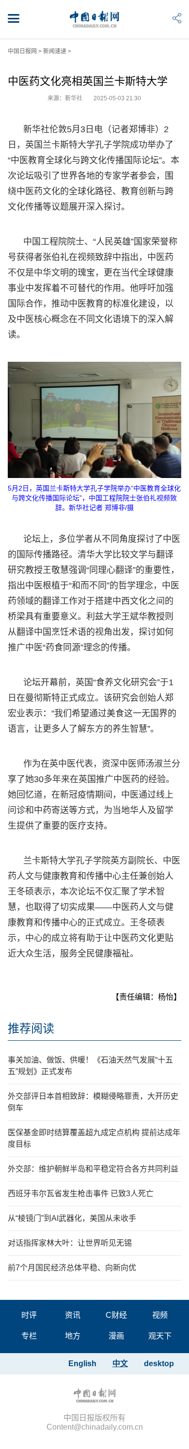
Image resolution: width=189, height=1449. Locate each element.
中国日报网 (22, 51)
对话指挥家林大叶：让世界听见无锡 (70, 1243)
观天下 (160, 1336)
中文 (120, 1363)
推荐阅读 (31, 1028)
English (82, 1363)
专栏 (29, 1336)
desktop (159, 1363)
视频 (160, 1315)
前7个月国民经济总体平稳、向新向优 (72, 1268)
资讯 (72, 1315)
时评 (29, 1315)
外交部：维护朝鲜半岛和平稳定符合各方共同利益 (93, 1169)
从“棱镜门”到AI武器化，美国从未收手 (72, 1218)
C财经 (116, 1315)
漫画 (116, 1336)
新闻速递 (54, 51)
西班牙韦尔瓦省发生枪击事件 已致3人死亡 (81, 1193)
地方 (72, 1336)
